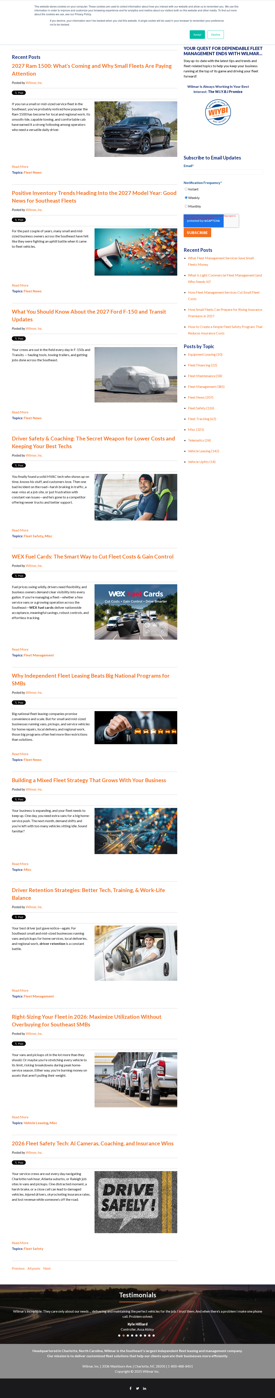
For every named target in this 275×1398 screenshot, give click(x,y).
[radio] (223, 189)
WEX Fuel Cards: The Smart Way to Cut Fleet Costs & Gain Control (93, 556)
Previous (18, 1268)
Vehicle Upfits (201, 462)
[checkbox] (223, 197)
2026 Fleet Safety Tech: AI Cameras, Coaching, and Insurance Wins (93, 1143)
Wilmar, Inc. (34, 82)
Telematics (199, 440)
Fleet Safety (33, 536)
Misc (48, 536)
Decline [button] (215, 34)
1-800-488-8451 (180, 1366)
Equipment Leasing (205, 354)
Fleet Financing (202, 365)
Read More (20, 166)
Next (47, 1268)
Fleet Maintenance (205, 376)
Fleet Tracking (202, 419)
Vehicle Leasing (36, 1123)
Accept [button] (197, 34)
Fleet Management (39, 655)
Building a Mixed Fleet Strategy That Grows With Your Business (89, 780)
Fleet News (33, 172)
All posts (34, 1268)
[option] (137, 1320)
